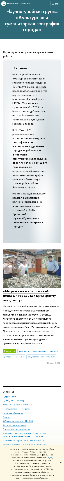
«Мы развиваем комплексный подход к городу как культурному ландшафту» (29, 295)
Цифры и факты (10, 396)
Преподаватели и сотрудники (16, 408)
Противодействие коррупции (16, 429)
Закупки (6, 417)
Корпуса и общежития (13, 413)
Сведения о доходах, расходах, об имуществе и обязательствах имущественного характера (24, 435)
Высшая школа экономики (19, 3)
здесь (50, 457)
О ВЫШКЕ (8, 392)
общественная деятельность (41, 356)
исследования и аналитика (45, 350)
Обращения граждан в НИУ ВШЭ (18, 421)
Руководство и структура (14, 400)
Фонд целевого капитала (14, 425)
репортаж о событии (14, 356)
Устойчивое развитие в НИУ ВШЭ (18, 404)
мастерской (19, 119)
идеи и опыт (24, 350)
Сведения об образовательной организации (23, 440)
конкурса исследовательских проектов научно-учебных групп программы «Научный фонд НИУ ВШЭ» (29, 95)
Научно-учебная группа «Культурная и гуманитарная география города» (32, 20)
